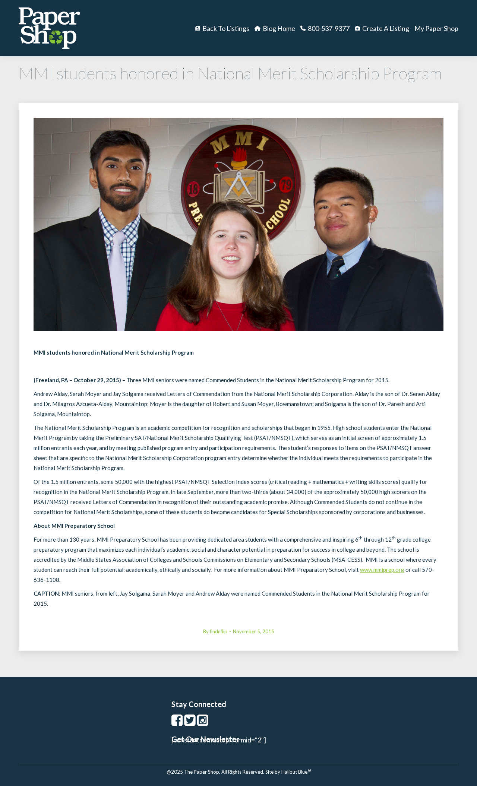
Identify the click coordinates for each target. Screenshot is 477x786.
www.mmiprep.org (382, 569)
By (215, 631)
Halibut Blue (296, 772)
